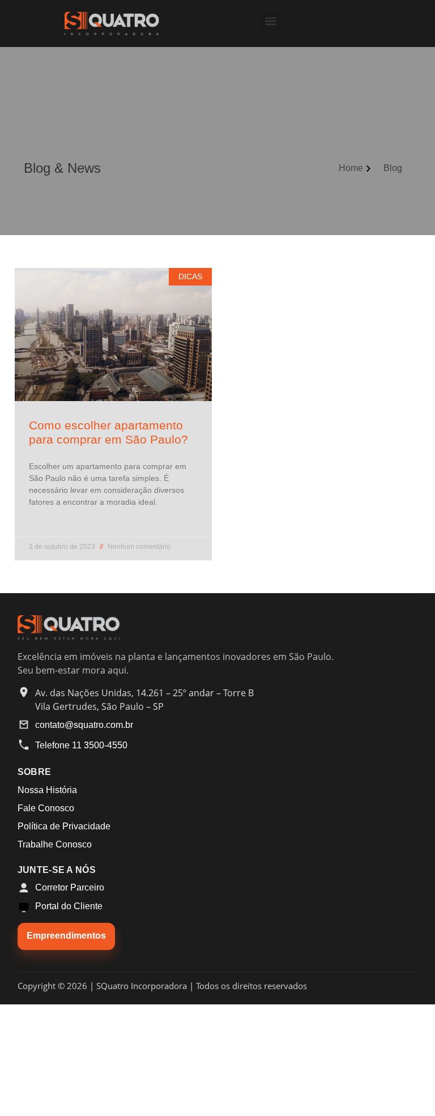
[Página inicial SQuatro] (69, 637)
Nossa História (47, 790)
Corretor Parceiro (69, 887)
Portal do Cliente (69, 906)
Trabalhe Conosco (55, 844)
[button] (270, 20)
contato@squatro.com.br (84, 725)
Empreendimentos (66, 935)
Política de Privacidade (64, 826)
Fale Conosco (46, 808)
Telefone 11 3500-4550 (81, 745)
